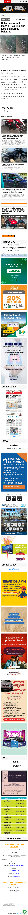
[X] (15, 1)
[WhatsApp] (12, 1)
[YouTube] (26, 1)
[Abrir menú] (3, 15)
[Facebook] (18, 1)
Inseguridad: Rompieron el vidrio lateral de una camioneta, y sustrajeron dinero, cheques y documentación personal (13, 191)
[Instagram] (20, 1)
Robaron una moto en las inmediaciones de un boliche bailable (13, 164)
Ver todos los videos (8, 235)
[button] (3, 1)
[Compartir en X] (7, 111)
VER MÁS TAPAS (14, 436)
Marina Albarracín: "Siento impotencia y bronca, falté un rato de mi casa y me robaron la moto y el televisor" (13, 136)
